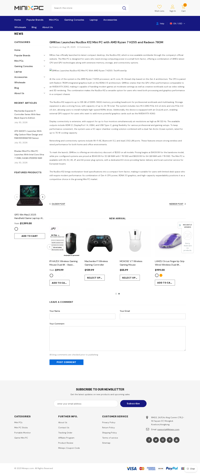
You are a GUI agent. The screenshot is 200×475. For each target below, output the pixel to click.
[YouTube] (177, 440)
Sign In (173, 11)
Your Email (125, 311)
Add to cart (30, 236)
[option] (29, 209)
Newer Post (176, 204)
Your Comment (56, 323)
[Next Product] (42, 197)
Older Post (58, 204)
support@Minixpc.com (168, 429)
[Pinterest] (170, 440)
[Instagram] (163, 440)
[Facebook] (149, 440)
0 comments (83, 47)
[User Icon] (172, 7)
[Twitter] (156, 440)
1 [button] (116, 293)
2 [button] (119, 293)
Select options (96, 277)
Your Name (54, 311)
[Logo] (30, 8)
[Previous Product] (17, 197)
